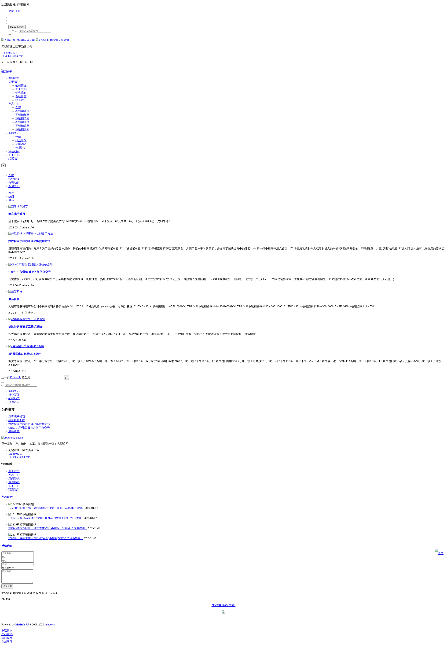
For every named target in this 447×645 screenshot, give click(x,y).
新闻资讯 (14, 391)
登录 (11, 10)
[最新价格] (15, 291)
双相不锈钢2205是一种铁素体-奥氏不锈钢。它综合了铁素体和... (47, 528)
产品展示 (7, 496)
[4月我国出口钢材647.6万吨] (26, 346)
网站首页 (14, 78)
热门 (11, 196)
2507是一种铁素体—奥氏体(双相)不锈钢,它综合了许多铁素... (45, 538)
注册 (17, 10)
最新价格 (7, 71)
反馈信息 (7, 545)
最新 (11, 200)
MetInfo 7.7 (22, 624)
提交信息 (7, 586)
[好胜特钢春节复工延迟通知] (26, 319)
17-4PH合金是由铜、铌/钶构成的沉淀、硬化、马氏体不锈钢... (46, 507)
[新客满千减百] (18, 206)
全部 (18, 107)
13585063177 (9, 52)
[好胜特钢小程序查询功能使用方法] (30, 233)
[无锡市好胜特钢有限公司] (223, 40)
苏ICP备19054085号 (224, 605)
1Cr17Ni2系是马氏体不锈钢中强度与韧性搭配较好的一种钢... (45, 518)
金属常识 (14, 186)
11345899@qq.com (12, 55)
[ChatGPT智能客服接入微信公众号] (30, 264)
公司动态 (14, 182)
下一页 (17, 377)
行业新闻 (14, 178)
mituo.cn (50, 624)
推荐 (11, 192)
